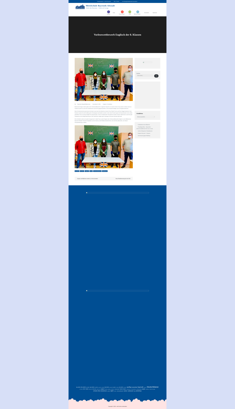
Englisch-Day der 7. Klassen (144, 133)
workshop (138, 391)
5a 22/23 (78, 387)
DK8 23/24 (94, 389)
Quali (130, 14)
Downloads (146, 12)
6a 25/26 (102, 387)
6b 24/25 (110, 387)
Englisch (105, 104)
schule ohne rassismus (100, 391)
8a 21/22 (77, 171)
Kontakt (108, 14)
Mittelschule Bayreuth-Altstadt (100, 6)
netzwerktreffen (133, 389)
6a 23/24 (96, 387)
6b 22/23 (107, 387)
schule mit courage (152, 389)
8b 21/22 (82, 171)
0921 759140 (116, 1)
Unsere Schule (121, 14)
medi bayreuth (128, 389)
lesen (91, 171)
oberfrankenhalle (138, 389)
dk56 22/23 (98, 389)
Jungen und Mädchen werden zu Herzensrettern (87, 178)
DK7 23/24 (85, 389)
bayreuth (140, 387)
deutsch (145, 387)
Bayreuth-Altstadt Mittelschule (83, 104)
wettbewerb (105, 171)
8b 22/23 (121, 387)
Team (114, 12)
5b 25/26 (87, 387)
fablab (106, 389)
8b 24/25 (125, 387)
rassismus (147, 389)
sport (111, 391)
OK (156, 75)
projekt (143, 389)
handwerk (112, 389)
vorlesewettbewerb (97, 171)
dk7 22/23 (81, 389)
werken (125, 391)
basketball (134, 387)
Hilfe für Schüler (137, 14)
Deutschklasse (153, 387)
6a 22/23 (92, 387)
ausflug (129, 387)
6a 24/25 (99, 387)
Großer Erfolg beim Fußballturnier (145, 131)
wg (134, 390)
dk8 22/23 (90, 389)
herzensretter (117, 389)
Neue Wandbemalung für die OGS (123, 178)
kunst (121, 389)
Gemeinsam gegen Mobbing (144, 135)
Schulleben (109, 104)
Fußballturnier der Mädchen (144, 124)
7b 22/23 (117, 387)
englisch (86, 171)
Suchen (138, 73)
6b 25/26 (114, 387)
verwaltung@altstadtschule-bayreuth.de (129, 1)
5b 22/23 (83, 387)
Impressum (155, 12)
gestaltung (109, 389)
